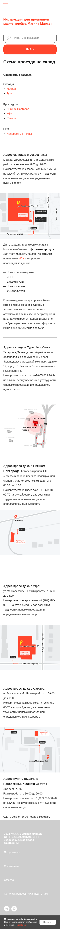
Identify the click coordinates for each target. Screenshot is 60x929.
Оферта (9, 880)
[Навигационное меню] (5, 5)
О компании (11, 866)
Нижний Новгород (18, 109)
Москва (11, 88)
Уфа (9, 113)
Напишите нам (38, 893)
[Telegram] (7, 910)
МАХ (21, 258)
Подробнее (20, 925)
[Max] (14, 910)
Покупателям (12, 852)
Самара (11, 118)
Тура (9, 93)
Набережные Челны (19, 133)
